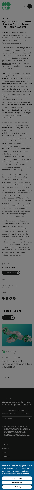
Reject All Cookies (17, 482)
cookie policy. (25, 473)
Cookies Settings (17, 487)
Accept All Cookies (17, 478)
